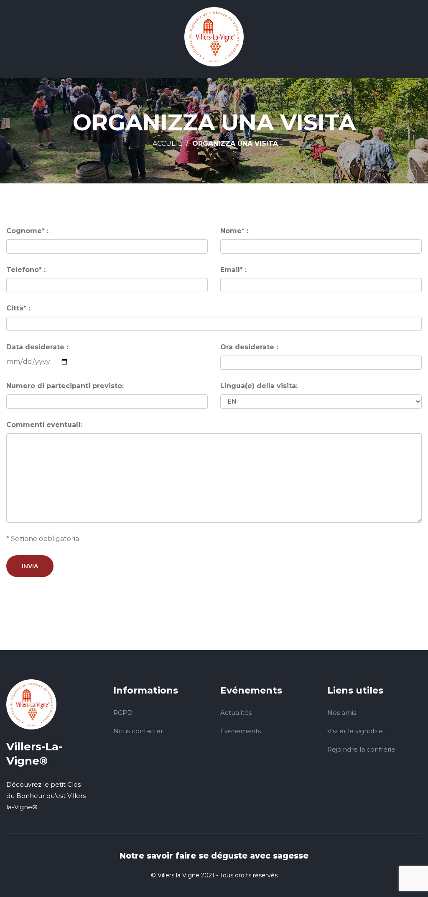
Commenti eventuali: (44, 425)
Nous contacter (138, 731)
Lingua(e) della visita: (259, 386)
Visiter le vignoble (355, 731)
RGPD (122, 713)
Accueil (167, 143)
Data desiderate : (37, 347)
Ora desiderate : (249, 347)
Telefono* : (26, 270)
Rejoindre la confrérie (361, 749)
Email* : (233, 270)
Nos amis (341, 713)
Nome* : (234, 231)
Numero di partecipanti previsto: (65, 386)
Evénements (240, 731)
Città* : (18, 308)
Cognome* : (27, 231)
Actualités (236, 713)
